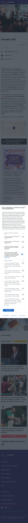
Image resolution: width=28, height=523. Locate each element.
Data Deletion (6, 315)
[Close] (25, 207)
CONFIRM (8, 310)
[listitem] (14, 233)
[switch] (22, 237)
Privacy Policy (22, 315)
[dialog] (14, 261)
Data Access (14, 315)
